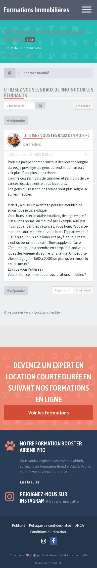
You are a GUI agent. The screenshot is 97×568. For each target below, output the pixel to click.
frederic (35, 144)
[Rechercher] (40, 105)
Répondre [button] (17, 120)
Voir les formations (48, 412)
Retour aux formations (20, 55)
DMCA (79, 525)
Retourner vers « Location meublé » (34, 312)
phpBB (83, 555)
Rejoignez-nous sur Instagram (50, 497)
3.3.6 (30, 39)
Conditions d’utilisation (48, 531)
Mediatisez (49, 555)
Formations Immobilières (36, 10)
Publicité (19, 525)
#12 (86, 154)
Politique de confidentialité (50, 525)
